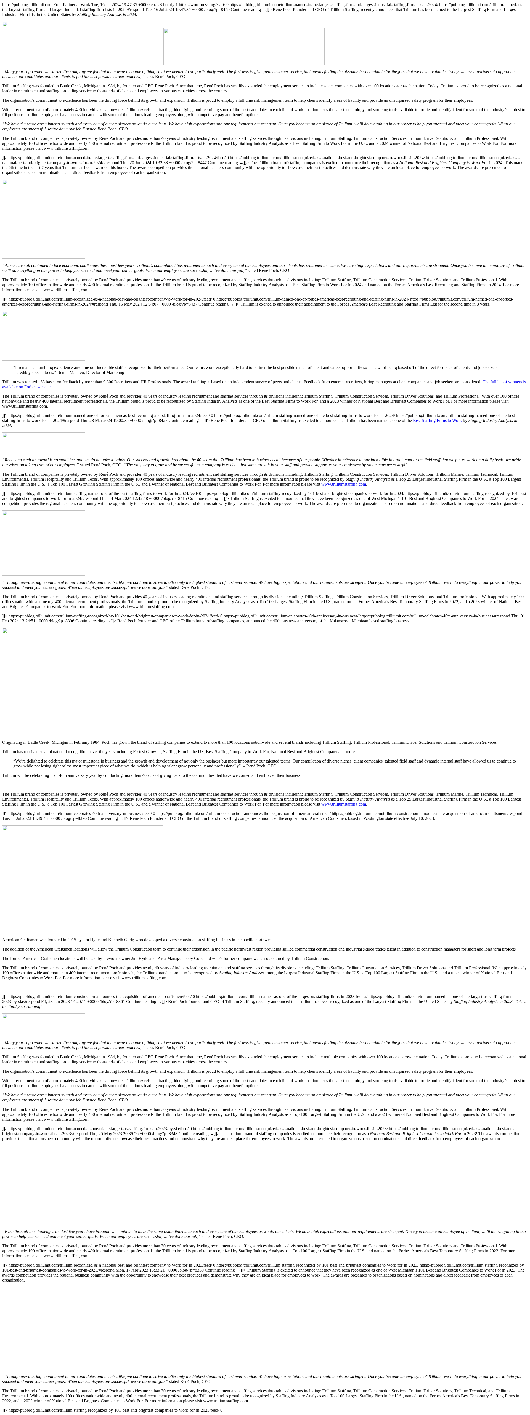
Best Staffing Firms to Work (437, 420)
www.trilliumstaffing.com (343, 484)
